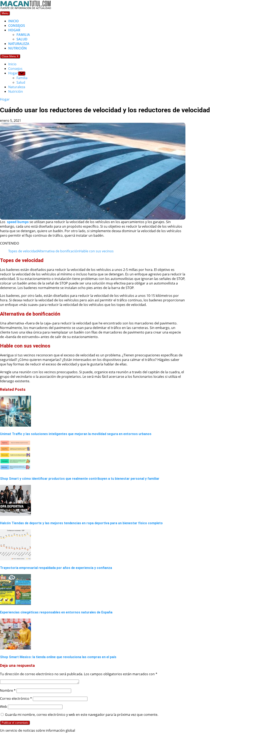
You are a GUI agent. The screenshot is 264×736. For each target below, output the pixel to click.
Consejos (16, 25)
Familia (23, 34)
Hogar (14, 30)
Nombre (8, 690)
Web (3, 706)
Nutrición (17, 48)
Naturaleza (18, 43)
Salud (21, 39)
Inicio (13, 21)
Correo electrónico (16, 698)
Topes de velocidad (23, 251)
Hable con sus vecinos (96, 251)
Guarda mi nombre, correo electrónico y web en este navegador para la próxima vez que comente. (81, 714)
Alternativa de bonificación (58, 251)
